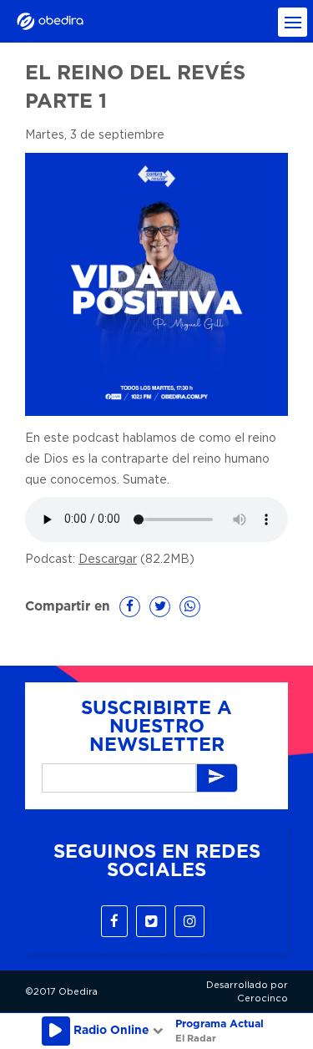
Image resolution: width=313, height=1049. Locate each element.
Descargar (107, 559)
